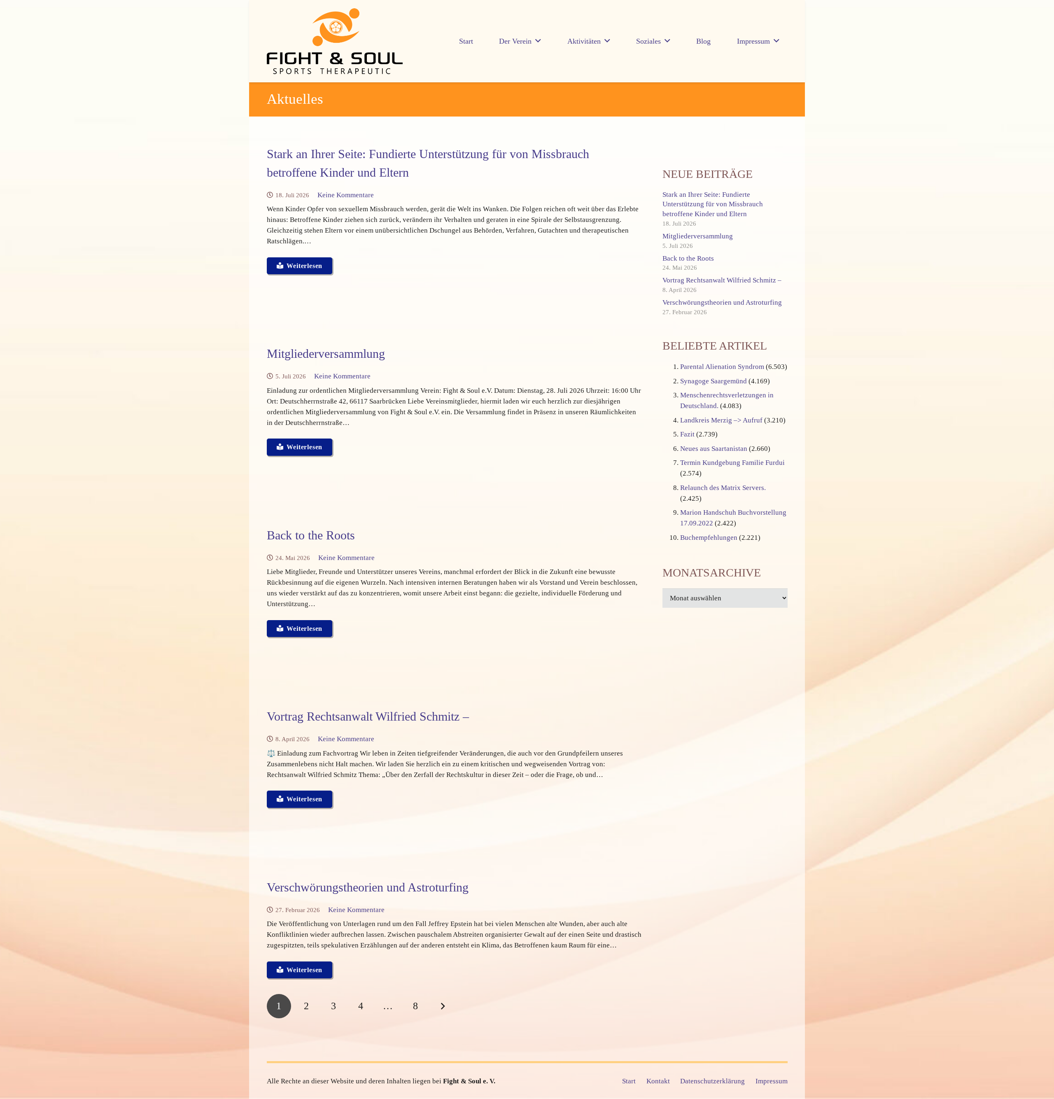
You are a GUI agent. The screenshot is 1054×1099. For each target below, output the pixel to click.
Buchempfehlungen (708, 537)
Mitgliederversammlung (326, 353)
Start (629, 1081)
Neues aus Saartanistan (713, 449)
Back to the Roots (311, 535)
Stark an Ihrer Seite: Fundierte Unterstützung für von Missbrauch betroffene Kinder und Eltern (712, 204)
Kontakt (658, 1081)
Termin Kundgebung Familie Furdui (732, 463)
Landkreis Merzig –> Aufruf (721, 420)
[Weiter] (442, 1006)
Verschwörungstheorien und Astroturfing (368, 887)
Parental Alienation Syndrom (722, 367)
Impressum (772, 1081)
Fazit (687, 434)
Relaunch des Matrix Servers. (723, 488)
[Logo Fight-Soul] (335, 41)
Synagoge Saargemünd (713, 381)
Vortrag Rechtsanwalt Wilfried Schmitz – (368, 716)
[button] (538, 41)
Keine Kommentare (345, 195)
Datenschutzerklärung (712, 1081)
